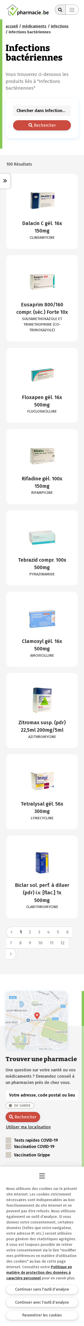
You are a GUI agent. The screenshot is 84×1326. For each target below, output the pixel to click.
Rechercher (44, 125)
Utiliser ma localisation (28, 1127)
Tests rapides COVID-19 (36, 1140)
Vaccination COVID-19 (34, 1146)
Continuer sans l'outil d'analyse (42, 1289)
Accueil (12, 26)
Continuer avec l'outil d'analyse (42, 1302)
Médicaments (34, 26)
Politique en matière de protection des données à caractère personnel (39, 1272)
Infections (60, 26)
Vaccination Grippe (32, 1155)
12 (62, 943)
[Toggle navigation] (72, 10)
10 (40, 943)
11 (51, 943)
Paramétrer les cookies (42, 1315)
